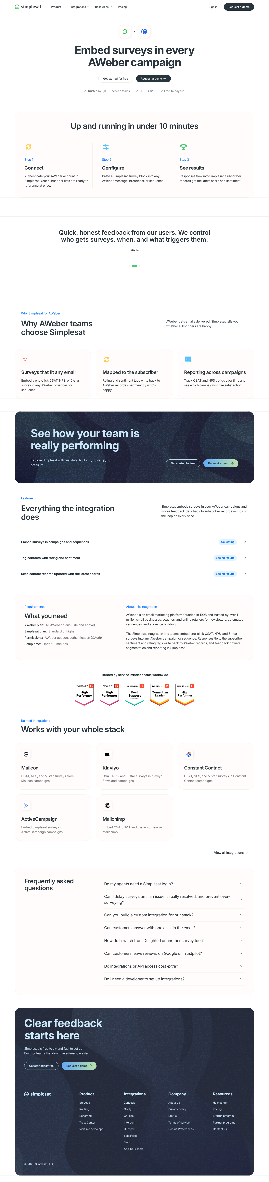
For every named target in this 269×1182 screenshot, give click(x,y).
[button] (57, 7)
